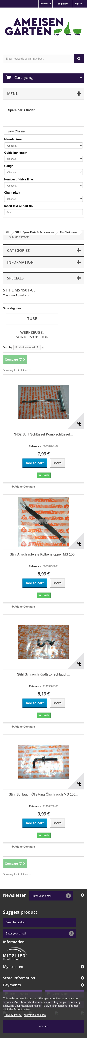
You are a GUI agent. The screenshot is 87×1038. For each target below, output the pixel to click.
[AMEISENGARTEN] (43, 27)
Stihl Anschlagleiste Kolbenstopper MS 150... (43, 554)
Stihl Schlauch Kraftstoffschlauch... (43, 674)
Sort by (7, 347)
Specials (15, 278)
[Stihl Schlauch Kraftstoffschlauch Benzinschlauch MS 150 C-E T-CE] (43, 642)
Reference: (35, 446)
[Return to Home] (7, 232)
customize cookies (35, 1014)
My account (13, 966)
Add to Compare (24, 486)
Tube (32, 318)
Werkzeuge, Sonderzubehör (32, 334)
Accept (43, 1026)
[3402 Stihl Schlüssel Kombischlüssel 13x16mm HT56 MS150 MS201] (43, 402)
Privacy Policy (13, 1014)
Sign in (78, 3)
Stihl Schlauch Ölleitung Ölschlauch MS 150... (43, 794)
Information (20, 262)
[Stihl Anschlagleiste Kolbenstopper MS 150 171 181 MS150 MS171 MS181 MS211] (43, 522)
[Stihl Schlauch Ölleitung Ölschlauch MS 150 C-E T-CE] (43, 762)
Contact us (45, 3)
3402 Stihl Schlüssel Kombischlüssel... (43, 434)
